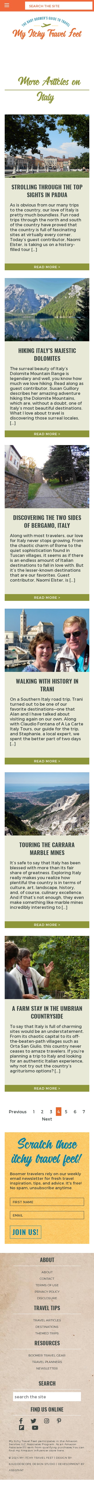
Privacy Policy (47, 1291)
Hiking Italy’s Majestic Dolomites (47, 354)
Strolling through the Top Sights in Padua (47, 191)
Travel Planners (47, 1361)
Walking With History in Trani (47, 685)
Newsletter (47, 1368)
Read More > (47, 267)
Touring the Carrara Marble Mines (47, 849)
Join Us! (26, 1232)
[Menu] (6, 5)
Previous (18, 1111)
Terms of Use (47, 1285)
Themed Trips (47, 1333)
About (47, 1272)
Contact (47, 1278)
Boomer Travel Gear (47, 1355)
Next (47, 1118)
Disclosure (47, 1298)
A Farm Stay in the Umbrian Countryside (47, 1012)
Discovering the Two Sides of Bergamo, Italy (47, 521)
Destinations (47, 1326)
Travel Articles (47, 1320)
